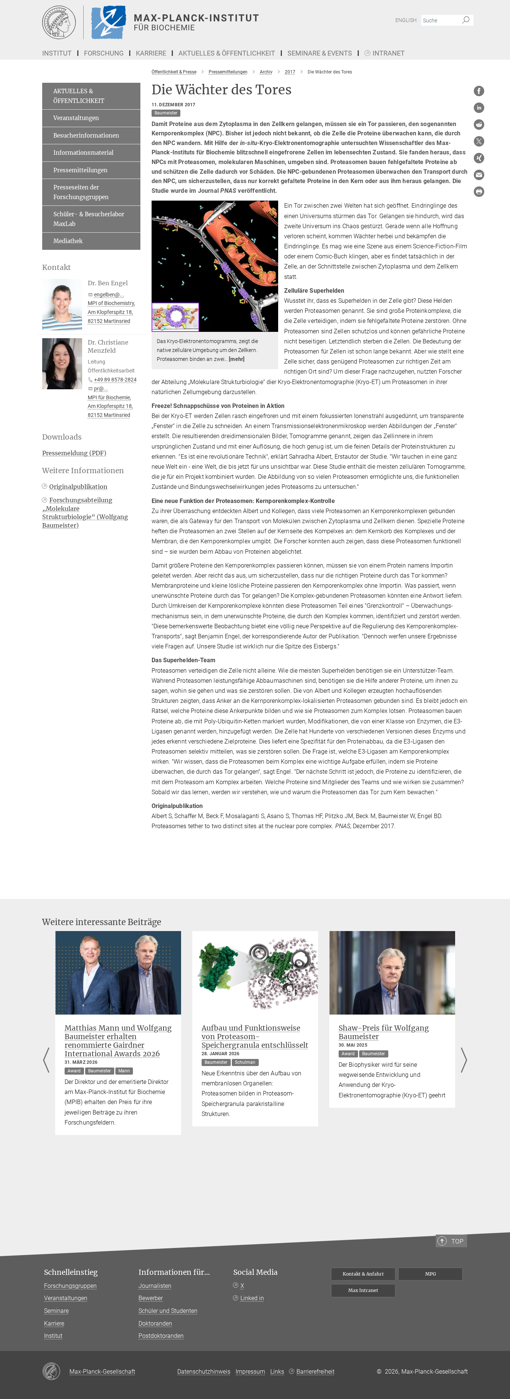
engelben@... (109, 295)
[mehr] (237, 359)
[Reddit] (479, 124)
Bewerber (151, 1298)
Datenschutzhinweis (203, 1371)
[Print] (479, 191)
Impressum (250, 1371)
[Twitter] (479, 141)
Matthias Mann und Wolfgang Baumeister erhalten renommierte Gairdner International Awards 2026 (118, 1041)
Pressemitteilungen (80, 170)
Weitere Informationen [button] (83, 470)
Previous (46, 1061)
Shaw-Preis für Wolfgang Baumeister (384, 1032)
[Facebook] (479, 91)
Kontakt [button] (56, 267)
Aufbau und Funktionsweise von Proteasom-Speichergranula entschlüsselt (255, 1037)
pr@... (101, 389)
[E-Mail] (479, 174)
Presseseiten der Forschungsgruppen (81, 192)
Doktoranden (155, 1323)
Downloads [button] (62, 437)
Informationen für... (174, 1272)
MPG (430, 1274)
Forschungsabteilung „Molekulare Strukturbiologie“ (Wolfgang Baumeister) (85, 512)
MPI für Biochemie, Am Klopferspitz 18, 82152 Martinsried (110, 406)
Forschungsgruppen (70, 1285)
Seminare (56, 1310)
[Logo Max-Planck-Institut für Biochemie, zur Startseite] (182, 22)
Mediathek (68, 241)
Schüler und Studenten (168, 1310)
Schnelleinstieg (71, 1272)
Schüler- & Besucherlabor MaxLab (88, 219)
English (406, 20)
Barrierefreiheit (315, 1371)
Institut (53, 1335)
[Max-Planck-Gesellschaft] (55, 1372)
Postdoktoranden (161, 1335)
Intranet (389, 53)
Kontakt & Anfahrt (363, 1274)
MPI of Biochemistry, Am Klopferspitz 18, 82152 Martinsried (111, 312)
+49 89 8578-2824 (115, 380)
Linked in (252, 1298)
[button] (271, 326)
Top (457, 1241)
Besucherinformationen (86, 135)
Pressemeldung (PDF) (74, 453)
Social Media (255, 1272)
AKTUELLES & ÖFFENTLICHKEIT (78, 96)
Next (464, 1061)
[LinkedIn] (479, 107)
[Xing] (479, 158)
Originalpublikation (78, 486)
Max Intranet (363, 1290)
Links (277, 1371)
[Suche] (465, 20)
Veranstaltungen (76, 118)
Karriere (54, 1323)
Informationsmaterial (83, 152)
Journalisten (155, 1285)
